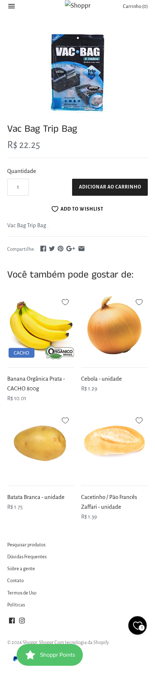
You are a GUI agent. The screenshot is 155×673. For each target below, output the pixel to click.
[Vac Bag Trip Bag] (77, 73)
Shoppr (30, 642)
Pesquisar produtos (26, 544)
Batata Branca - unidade (36, 497)
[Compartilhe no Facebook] (43, 248)
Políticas (16, 605)
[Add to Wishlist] (65, 301)
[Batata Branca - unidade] (40, 444)
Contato (15, 580)
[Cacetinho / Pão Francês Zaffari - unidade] (114, 444)
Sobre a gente (21, 568)
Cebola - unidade (101, 379)
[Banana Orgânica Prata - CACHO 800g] (40, 325)
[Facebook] (12, 622)
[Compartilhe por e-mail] (81, 248)
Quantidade (21, 171)
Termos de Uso (21, 593)
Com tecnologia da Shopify (81, 642)
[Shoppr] (77, 5)
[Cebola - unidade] (114, 325)
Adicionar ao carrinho (110, 187)
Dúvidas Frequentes (26, 556)
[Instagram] (22, 622)
